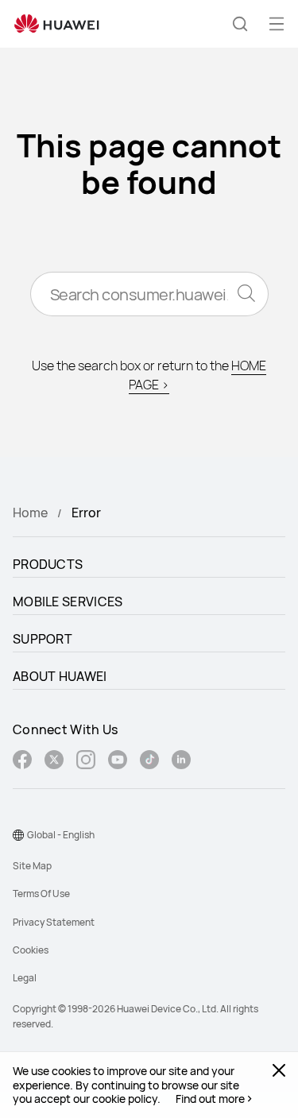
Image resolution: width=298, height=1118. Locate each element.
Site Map (32, 865)
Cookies (30, 950)
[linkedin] (181, 762)
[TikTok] (149, 762)
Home (30, 512)
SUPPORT (42, 639)
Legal (25, 978)
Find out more (210, 1099)
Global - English (61, 834)
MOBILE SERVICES (68, 601)
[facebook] (22, 762)
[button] (240, 23)
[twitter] (54, 762)
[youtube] (117, 762)
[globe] (18, 835)
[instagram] (85, 762)
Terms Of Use (41, 893)
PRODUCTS (48, 564)
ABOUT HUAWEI (60, 676)
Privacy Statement (54, 922)
